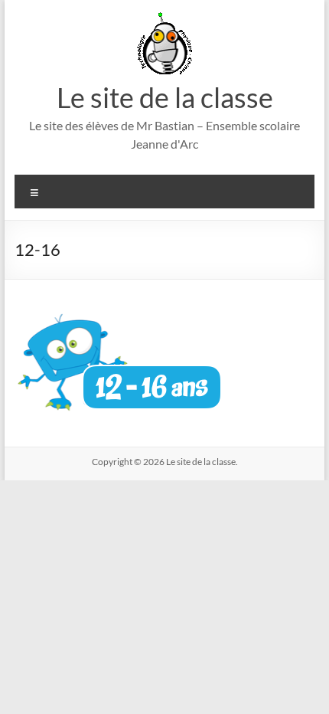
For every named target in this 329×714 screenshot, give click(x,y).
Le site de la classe (165, 97)
